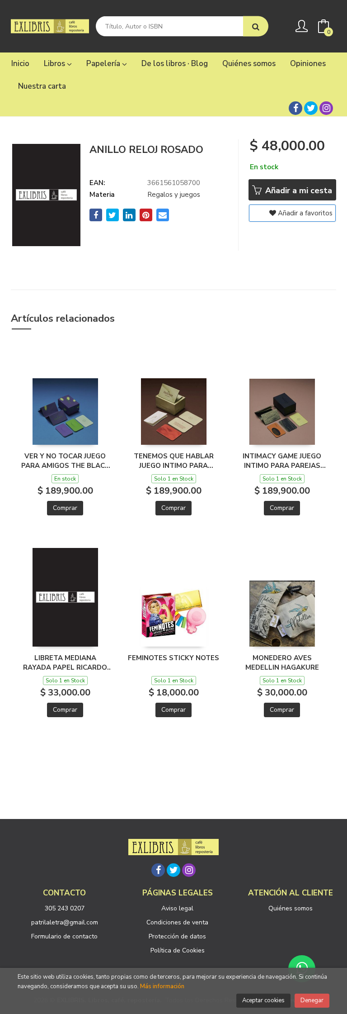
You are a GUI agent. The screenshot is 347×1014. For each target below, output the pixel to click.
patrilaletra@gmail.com (64, 922)
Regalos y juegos (173, 194)
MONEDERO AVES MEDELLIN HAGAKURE (282, 662)
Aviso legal (177, 908)
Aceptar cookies (263, 1000)
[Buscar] (255, 26)
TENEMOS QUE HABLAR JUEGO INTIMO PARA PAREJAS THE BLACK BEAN (174, 461)
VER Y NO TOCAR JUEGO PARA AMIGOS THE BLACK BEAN (65, 461)
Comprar (65, 508)
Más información (162, 986)
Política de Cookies (177, 950)
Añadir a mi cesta (297, 190)
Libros (55, 63)
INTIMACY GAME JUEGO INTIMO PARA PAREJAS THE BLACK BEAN (282, 461)
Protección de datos (177, 936)
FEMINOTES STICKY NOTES (173, 657)
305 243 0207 (64, 908)
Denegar (312, 1000)
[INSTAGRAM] (326, 108)
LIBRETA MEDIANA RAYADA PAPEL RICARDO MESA (65, 662)
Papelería (104, 63)
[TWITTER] (311, 108)
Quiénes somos (290, 908)
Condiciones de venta (177, 922)
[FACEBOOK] (295, 108)
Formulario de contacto (64, 936)
